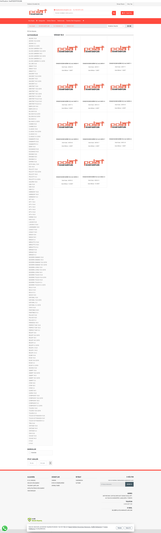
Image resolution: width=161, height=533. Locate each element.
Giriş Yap (129, 4)
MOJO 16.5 (32, 290)
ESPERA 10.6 (33, 161)
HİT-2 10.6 (32, 204)
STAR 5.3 (32, 388)
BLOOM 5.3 (32, 119)
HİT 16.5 (31, 199)
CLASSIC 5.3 (33, 134)
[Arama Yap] (114, 13)
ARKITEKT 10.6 (33, 86)
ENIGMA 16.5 (33, 156)
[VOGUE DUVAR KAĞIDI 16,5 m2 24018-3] (67, 163)
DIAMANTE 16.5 (34, 141)
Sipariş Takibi (56, 485)
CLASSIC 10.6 (33, 129)
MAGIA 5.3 (32, 239)
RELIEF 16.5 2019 (34, 340)
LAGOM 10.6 (33, 222)
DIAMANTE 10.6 (34, 139)
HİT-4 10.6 (32, 212)
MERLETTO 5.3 (33, 247)
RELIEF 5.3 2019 (34, 345)
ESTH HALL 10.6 (34, 164)
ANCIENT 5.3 (33, 83)
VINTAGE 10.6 (33, 426)
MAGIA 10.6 (32, 234)
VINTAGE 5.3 (33, 431)
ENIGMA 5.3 (32, 159)
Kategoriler (41, 20)
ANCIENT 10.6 (33, 73)
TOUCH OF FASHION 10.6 (37, 415)
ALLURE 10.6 (33, 63)
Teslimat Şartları (33, 485)
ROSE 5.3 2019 (33, 365)
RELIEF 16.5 (32, 338)
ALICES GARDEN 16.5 (35, 53)
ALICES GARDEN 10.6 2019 (37, 51)
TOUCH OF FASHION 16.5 (37, 418)
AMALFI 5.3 (32, 71)
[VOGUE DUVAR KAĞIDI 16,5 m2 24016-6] (67, 125)
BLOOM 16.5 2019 (34, 116)
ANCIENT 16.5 (33, 78)
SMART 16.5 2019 (34, 378)
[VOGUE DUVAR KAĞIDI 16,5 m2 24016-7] (94, 125)
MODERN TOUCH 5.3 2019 (37, 285)
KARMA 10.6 (32, 217)
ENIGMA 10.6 (33, 154)
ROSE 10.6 (32, 358)
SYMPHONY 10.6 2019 (36, 398)
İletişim (78, 483)
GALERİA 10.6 (33, 182)
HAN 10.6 (32, 184)
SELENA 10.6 (33, 368)
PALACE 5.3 (32, 320)
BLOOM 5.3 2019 (34, 121)
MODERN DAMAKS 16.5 (36, 260)
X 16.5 (31, 443)
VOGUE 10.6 (32, 436)
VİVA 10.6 (32, 433)
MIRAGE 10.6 (33, 249)
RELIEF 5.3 (32, 343)
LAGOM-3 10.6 (33, 224)
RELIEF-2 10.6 (33, 348)
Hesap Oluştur (120, 4)
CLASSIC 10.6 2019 (35, 131)
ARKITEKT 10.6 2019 (35, 89)
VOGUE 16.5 (32, 438)
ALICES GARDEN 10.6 (35, 48)
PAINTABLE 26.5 (34, 310)
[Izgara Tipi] (128, 26)
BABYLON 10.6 (33, 106)
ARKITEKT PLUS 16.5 (35, 101)
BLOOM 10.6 (33, 111)
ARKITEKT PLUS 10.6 (35, 99)
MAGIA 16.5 (32, 237)
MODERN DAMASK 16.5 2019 (38, 265)
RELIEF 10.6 (32, 332)
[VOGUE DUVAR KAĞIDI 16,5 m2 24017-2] (67, 87)
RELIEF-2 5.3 (33, 353)
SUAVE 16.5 (32, 390)
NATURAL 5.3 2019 (35, 305)
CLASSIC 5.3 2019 (34, 136)
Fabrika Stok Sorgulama (73, 20)
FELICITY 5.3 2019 (34, 179)
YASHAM (33, 452)
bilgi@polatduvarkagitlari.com (122, 510)
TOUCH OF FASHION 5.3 (36, 421)
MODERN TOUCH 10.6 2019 (37, 277)
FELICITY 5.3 (33, 177)
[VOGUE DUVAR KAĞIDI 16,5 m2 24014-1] (94, 49)
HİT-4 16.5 (32, 214)
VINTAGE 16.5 (33, 428)
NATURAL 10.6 (33, 297)
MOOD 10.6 (32, 295)
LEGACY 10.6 (33, 229)
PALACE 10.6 (33, 315)
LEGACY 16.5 (33, 232)
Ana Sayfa (31, 20)
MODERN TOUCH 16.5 (36, 280)
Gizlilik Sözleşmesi (33, 483)
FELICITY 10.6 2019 (35, 172)
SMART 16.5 (32, 375)
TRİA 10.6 (32, 423)
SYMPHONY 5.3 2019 (35, 405)
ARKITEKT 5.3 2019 (35, 96)
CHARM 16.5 (33, 126)
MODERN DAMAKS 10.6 (36, 257)
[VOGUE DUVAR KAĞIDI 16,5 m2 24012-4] (94, 87)
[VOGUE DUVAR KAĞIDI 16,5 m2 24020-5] (67, 49)
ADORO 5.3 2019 (34, 46)
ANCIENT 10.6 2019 (35, 76)
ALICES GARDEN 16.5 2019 (37, 56)
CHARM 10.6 (33, 124)
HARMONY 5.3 (33, 197)
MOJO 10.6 (32, 287)
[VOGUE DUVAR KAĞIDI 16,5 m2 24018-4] (120, 87)
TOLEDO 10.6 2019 (35, 410)
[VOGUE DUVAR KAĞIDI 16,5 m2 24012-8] (120, 125)
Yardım (54, 480)
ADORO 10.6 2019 (34, 41)
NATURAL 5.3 (33, 302)
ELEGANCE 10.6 (34, 149)
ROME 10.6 (32, 355)
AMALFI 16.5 (33, 68)
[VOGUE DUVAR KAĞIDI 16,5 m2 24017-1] (120, 49)
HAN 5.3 (31, 189)
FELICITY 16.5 (33, 174)
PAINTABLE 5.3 (33, 312)
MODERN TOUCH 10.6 (36, 275)
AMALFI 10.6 (33, 66)
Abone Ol (129, 484)
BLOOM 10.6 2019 (34, 114)
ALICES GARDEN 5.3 (35, 58)
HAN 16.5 (32, 187)
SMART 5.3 (32, 380)
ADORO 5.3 (32, 43)
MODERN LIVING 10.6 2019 (37, 270)
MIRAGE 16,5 (33, 252)
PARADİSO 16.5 (33, 322)
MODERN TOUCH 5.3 (35, 282)
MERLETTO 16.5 (34, 244)
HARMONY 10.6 (34, 192)
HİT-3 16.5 (32, 209)
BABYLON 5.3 (33, 109)
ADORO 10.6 (33, 38)
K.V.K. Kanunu (31, 480)
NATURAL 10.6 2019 (35, 300)
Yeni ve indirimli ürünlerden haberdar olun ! (121, 480)
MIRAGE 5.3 (32, 255)
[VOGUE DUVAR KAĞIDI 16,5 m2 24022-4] (94, 163)
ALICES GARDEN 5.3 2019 (37, 61)
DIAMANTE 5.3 (33, 144)
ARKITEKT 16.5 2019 (35, 94)
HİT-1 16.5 (32, 202)
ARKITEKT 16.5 (33, 91)
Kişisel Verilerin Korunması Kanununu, (79, 527)
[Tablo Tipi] (130, 26)
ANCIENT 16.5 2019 (35, 81)
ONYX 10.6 (32, 307)
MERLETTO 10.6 (34, 242)
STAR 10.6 (32, 383)
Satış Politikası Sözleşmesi (35, 488)
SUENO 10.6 (33, 393)
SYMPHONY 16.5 (34, 400)
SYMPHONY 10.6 (34, 395)
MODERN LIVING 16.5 (35, 272)
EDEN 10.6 (32, 146)
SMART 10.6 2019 (34, 373)
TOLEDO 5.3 (33, 413)
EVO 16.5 (32, 166)
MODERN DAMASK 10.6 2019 (38, 262)
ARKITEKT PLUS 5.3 (35, 104)
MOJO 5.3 (32, 292)
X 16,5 (31, 441)
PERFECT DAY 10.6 (35, 325)
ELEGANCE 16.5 (34, 151)
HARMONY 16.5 (34, 194)
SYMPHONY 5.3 (34, 403)
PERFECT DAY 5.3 (34, 330)
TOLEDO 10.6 (33, 408)
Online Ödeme (51, 20)
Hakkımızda (60, 20)
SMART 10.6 (32, 370)
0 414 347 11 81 (128, 504)
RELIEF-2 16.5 (33, 350)
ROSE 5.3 (32, 363)
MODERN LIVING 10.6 (35, 267)
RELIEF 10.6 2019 (34, 335)
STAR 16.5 (32, 385)
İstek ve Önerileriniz (58, 483)
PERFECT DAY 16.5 (35, 327)
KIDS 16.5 (32, 219)
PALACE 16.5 (33, 317)
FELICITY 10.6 (33, 169)
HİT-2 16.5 (32, 207)
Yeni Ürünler (31, 490)
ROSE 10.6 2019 (34, 360)
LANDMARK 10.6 (34, 227)
